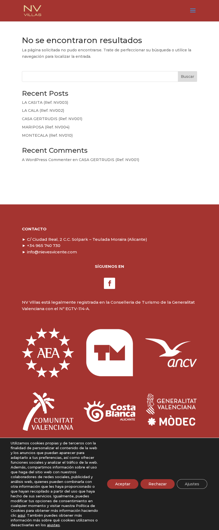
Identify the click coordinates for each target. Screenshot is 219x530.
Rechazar (157, 484)
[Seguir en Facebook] (109, 283)
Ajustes (192, 484)
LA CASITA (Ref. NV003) (45, 102)
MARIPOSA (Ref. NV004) (45, 127)
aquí (21, 515)
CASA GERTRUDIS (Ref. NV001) (52, 118)
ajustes (53, 525)
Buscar (187, 76)
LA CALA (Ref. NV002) (43, 110)
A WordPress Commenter (47, 159)
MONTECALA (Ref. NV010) (47, 135)
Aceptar (122, 484)
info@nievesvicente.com (49, 251)
